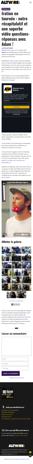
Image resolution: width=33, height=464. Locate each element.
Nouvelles (6, 9)
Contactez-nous (6, 417)
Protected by (16, 378)
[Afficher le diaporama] (16, 301)
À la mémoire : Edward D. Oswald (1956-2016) (16, 419)
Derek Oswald (8, 48)
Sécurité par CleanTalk (14, 459)
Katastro (12, 61)
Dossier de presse (7, 414)
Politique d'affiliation (8, 412)
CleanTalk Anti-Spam (19, 378)
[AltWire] (10, 2)
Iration (4, 52)
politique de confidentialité (10, 410)
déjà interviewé (24, 167)
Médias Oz (14, 454)
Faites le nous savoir (21, 435)
